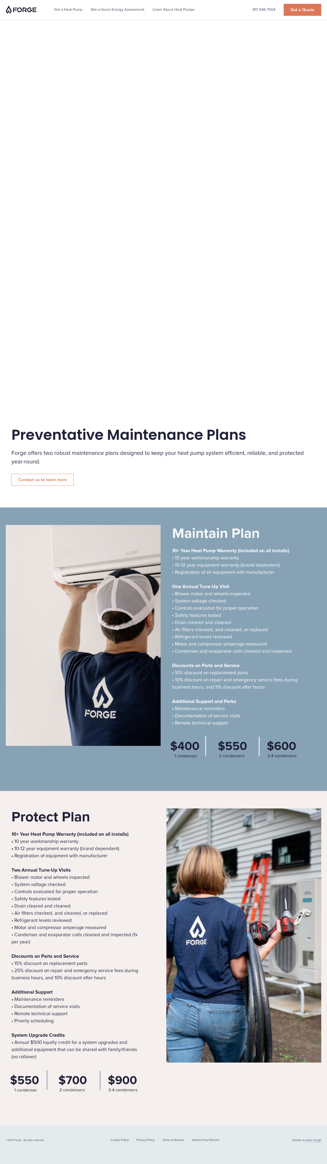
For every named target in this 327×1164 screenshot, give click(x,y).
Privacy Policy (145, 1140)
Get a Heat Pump (68, 9)
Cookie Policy (120, 1140)
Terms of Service (173, 1140)
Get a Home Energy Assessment (117, 9)
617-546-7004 (264, 9)
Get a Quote (302, 9)
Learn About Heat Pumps (173, 9)
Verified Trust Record (205, 1140)
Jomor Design (313, 1140)
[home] (21, 10)
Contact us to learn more (42, 479)
